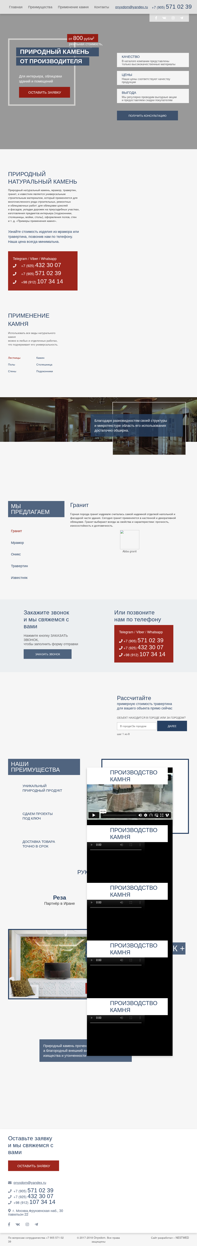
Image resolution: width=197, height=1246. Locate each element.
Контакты (101, 6)
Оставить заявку (44, 92)
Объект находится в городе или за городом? (151, 717)
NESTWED (182, 1237)
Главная (16, 6)
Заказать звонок (47, 654)
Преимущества (40, 6)
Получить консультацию (147, 115)
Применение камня (73, 6)
